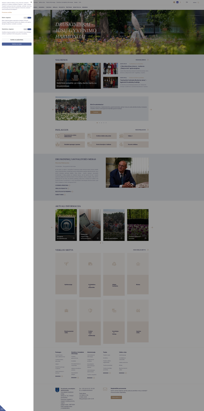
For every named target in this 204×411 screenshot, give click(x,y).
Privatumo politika (7, 12)
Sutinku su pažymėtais (16, 39)
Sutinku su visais (17, 44)
